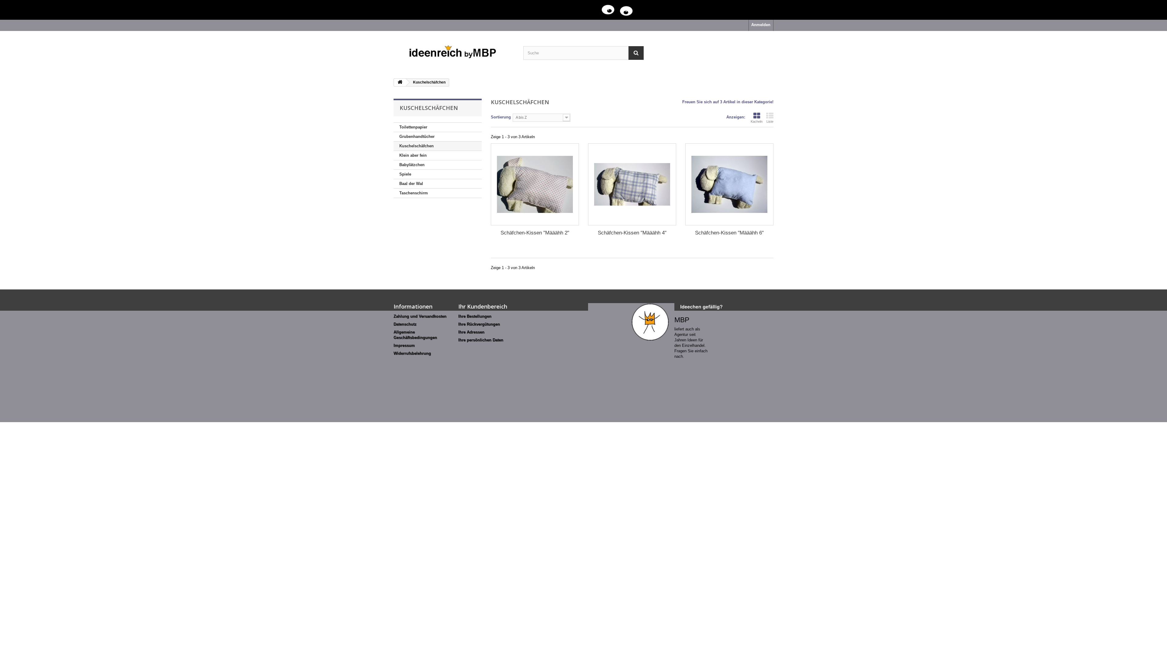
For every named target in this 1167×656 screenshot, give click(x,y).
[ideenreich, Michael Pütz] (454, 52)
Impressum (404, 345)
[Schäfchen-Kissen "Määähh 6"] (729, 184)
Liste (769, 121)
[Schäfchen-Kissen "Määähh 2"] (535, 184)
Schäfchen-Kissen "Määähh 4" (632, 233)
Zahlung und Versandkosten (420, 316)
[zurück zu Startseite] (400, 82)
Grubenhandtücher (417, 136)
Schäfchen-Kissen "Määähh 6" (729, 233)
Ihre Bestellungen (474, 316)
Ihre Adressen (471, 332)
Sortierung (501, 117)
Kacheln (757, 121)
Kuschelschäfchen (416, 146)
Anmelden (760, 24)
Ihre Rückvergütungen (479, 324)
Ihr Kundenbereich (482, 306)
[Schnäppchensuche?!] (571, 10)
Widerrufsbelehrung (412, 353)
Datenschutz (405, 324)
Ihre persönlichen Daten (480, 340)
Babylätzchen (412, 164)
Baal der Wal (411, 183)
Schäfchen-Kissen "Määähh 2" (535, 233)
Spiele (405, 174)
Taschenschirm (413, 193)
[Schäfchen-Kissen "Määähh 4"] (632, 184)
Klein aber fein (413, 155)
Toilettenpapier (413, 127)
